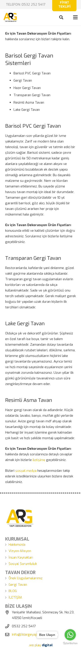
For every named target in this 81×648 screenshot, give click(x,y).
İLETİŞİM (15, 597)
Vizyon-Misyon (20, 551)
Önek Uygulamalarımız (26, 578)
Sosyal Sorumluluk (23, 563)
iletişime (39, 460)
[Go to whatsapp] (70, 634)
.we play (41, 645)
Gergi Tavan (18, 584)
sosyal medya (25, 470)
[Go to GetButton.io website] (70, 643)
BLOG (13, 591)
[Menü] (75, 17)
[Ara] (61, 17)
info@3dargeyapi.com (28, 634)
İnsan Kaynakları (21, 557)
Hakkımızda (17, 544)
